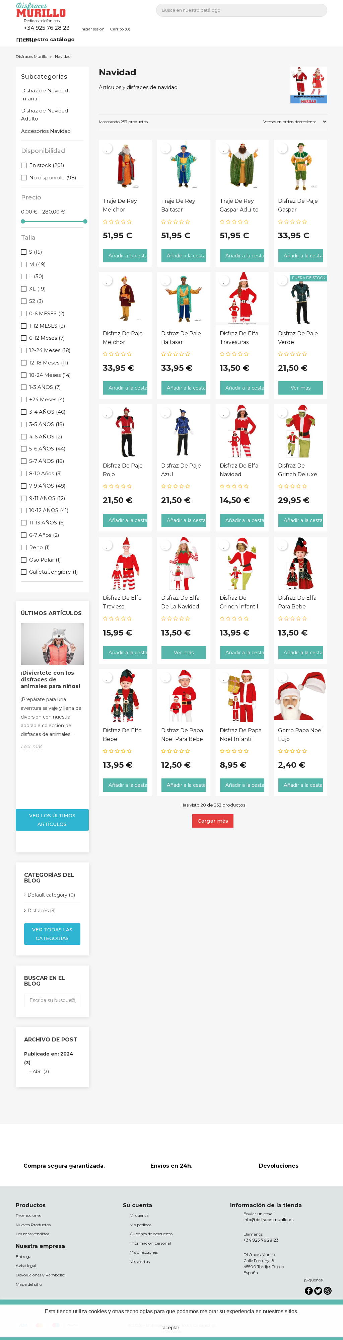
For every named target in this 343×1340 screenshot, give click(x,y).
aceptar (171, 1327)
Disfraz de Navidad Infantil (44, 94)
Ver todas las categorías (52, 934)
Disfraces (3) (41, 911)
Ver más (301, 388)
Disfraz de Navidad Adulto (44, 114)
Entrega (23, 1256)
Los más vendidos (32, 1233)
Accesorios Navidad (46, 131)
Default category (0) (51, 895)
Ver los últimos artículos (52, 820)
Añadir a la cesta (128, 256)
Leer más (31, 746)
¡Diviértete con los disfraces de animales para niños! (50, 679)
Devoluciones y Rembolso (40, 1274)
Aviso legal (26, 1265)
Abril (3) (41, 1071)
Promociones (28, 1215)
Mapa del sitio (29, 1284)
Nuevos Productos (33, 1224)
